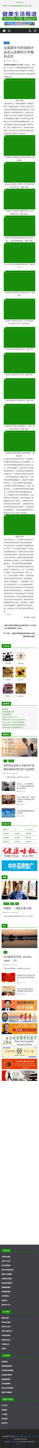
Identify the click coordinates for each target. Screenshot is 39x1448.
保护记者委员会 (7, 1331)
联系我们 (4, 1410)
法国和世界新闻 (7, 1279)
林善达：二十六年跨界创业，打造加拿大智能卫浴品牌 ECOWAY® (25, 786)
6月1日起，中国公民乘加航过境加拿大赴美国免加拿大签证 (19, 634)
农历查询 (17, 842)
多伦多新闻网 (6, 1265)
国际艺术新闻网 (7, 1274)
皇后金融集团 (6, 714)
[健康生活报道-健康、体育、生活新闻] (4, 30)
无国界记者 (5, 1344)
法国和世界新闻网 (7, 1370)
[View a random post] (34, 30)
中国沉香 (6, 903)
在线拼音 (28, 842)
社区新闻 (11, 761)
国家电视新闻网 (7, 1366)
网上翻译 (6, 837)
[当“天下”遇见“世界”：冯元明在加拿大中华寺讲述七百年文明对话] (8, 801)
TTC (15, 829)
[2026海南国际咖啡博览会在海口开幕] (8, 813)
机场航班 (6, 833)
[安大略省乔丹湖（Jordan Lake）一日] (19, 939)
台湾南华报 (5, 1296)
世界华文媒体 (6, 1257)
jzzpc (15, 965)
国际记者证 (5, 1318)
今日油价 (17, 833)
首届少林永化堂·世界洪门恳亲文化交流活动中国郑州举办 (26, 977)
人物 (5, 761)
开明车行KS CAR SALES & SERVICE (13, 720)
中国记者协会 (6, 1335)
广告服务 (4, 1414)
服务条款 (4, 1419)
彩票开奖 (28, 837)
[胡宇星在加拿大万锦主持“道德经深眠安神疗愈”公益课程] (19, 748)
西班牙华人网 (6, 1305)
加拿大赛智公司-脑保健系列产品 (12, 727)
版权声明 (4, 1423)
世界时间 (28, 833)
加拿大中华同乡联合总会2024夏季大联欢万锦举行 (25, 990)
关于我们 (4, 1405)
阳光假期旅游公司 (8, 712)
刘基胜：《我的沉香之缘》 (18, 908)
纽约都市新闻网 (7, 1283)
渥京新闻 (4, 1362)
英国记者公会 (6, 1340)
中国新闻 (7, 43)
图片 (5, 952)
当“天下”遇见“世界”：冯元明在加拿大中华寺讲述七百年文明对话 (26, 799)
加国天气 (6, 829)
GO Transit (29, 829)
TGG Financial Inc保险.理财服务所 (13, 722)
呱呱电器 (5, 709)
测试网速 (6, 842)
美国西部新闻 (6, 1287)
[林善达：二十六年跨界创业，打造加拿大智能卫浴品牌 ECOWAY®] (8, 788)
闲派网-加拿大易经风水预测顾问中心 (14, 725)
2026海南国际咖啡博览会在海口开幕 (26, 812)
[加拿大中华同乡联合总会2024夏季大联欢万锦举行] (8, 991)
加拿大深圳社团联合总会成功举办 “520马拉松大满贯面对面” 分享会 (20, 626)
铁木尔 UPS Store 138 (9, 717)
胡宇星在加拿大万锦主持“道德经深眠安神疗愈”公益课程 (19, 767)
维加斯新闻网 (6, 1292)
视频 (17, 903)
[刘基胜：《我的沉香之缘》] (19, 891)
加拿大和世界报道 (7, 1270)
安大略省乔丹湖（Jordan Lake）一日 (17, 958)
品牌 (12, 903)
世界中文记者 (6, 1261)
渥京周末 (4, 1300)
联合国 (4, 1348)
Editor (16, 61)
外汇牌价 (17, 837)
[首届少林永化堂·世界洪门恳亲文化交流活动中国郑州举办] (8, 979)
